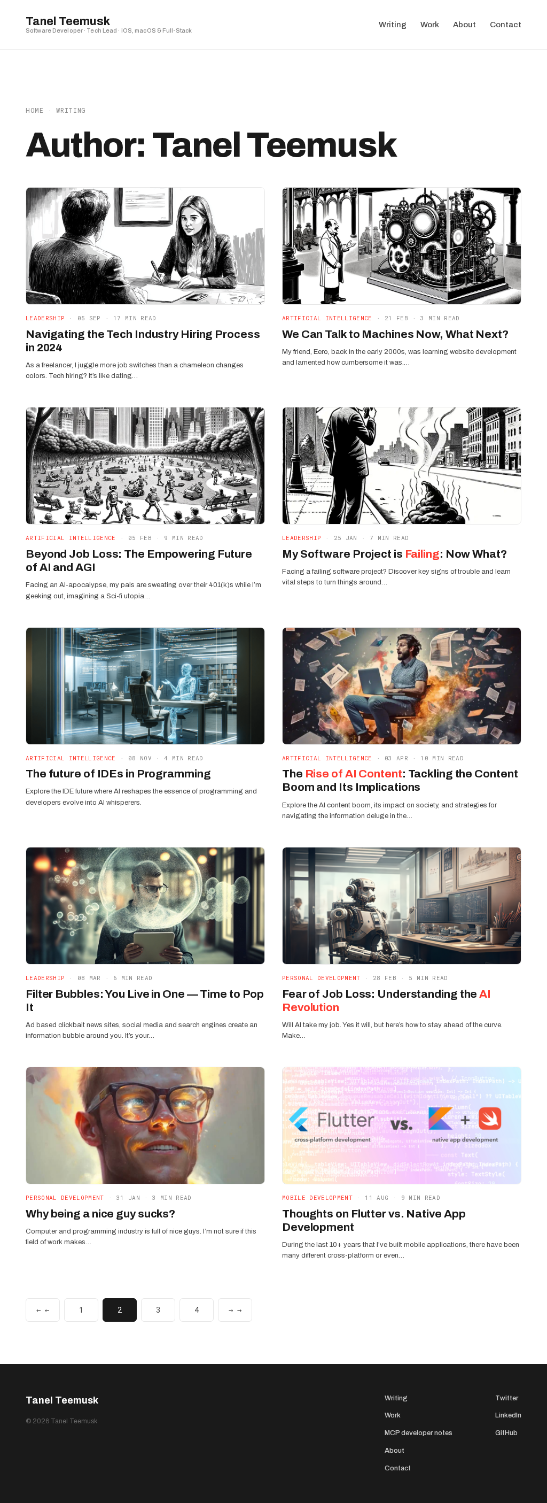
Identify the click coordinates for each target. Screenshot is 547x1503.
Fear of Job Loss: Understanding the (386, 1000)
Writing (71, 110)
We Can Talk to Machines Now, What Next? (395, 334)
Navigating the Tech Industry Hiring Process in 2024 (143, 340)
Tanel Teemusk (68, 21)
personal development (321, 978)
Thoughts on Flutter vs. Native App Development (373, 1220)
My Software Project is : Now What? (394, 554)
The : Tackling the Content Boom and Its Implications (400, 780)
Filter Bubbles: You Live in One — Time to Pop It (145, 1000)
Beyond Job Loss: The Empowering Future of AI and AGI (139, 560)
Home (35, 110)
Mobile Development (317, 1197)
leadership (45, 318)
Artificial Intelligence (327, 318)
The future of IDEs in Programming (118, 774)
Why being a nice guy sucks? (100, 1214)
